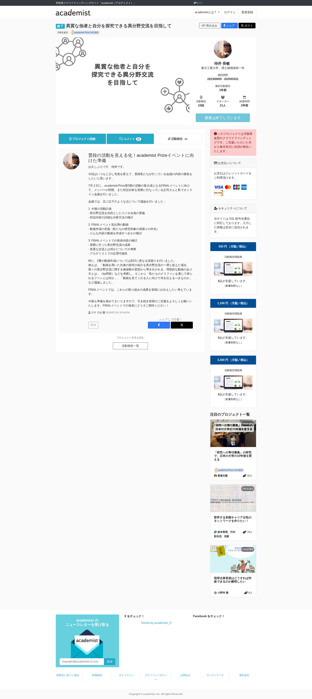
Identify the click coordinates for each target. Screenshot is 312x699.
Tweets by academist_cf (156, 622)
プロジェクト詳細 (83, 138)
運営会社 (244, 675)
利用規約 (97, 675)
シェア (230, 25)
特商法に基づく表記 (67, 675)
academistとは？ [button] (206, 12)
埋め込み (211, 25)
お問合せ (185, 675)
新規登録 (247, 12)
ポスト (248, 25)
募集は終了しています (223, 118)
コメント (131, 138)
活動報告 (178, 138)
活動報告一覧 (130, 345)
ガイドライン (126, 675)
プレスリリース (215, 675)
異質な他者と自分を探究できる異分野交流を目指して (119, 25)
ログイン (230, 12)
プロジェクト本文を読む (130, 337)
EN (200, 2)
